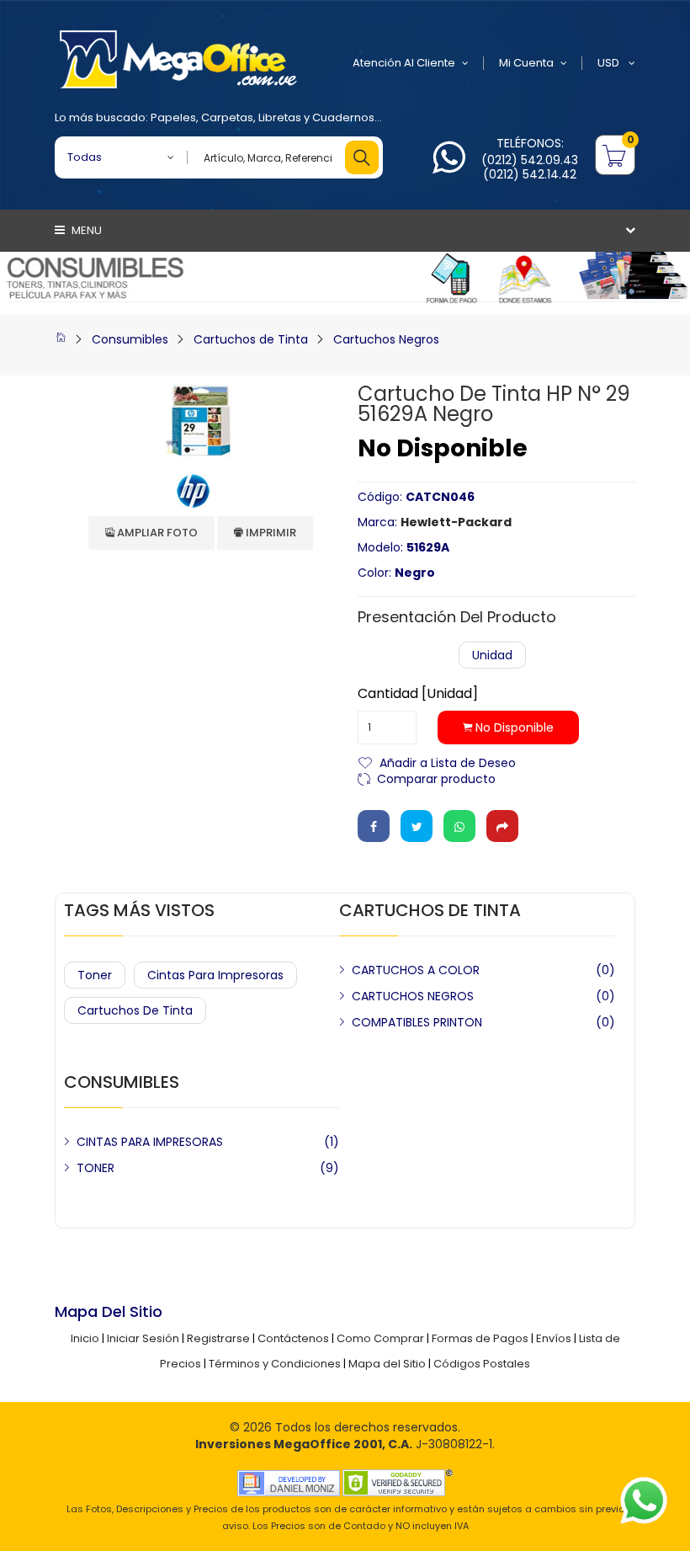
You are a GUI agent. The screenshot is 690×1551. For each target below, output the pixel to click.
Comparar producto (436, 777)
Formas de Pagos (480, 1338)
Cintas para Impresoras (215, 975)
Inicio (85, 1338)
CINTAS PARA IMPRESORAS (150, 1141)
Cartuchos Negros (386, 339)
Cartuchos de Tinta (251, 339)
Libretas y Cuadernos (316, 117)
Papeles (173, 117)
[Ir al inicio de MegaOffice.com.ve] (60, 339)
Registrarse (218, 1338)
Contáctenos (293, 1338)
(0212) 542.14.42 (529, 174)
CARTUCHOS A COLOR (416, 970)
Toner (94, 975)
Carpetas (227, 117)
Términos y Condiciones (275, 1364)
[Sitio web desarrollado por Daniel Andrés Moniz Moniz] (288, 1482)
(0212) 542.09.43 (529, 160)
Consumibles (130, 339)
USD (609, 63)
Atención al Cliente (404, 63)
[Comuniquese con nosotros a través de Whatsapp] (449, 167)
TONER (95, 1167)
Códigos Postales (481, 1364)
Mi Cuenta (526, 63)
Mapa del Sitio (387, 1364)
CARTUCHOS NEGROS (413, 996)
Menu (85, 230)
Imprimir (269, 533)
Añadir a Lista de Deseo (448, 761)
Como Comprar (380, 1338)
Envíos (553, 1338)
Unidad (492, 655)
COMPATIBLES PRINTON (417, 1022)
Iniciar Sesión (143, 1338)
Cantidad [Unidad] (418, 693)
